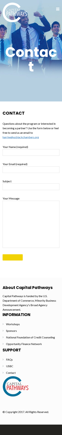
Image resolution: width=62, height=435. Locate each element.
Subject (7, 181)
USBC (9, 366)
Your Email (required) (15, 164)
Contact (11, 372)
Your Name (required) (15, 146)
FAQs (9, 359)
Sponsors (11, 330)
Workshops (13, 324)
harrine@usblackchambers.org (21, 137)
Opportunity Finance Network (24, 344)
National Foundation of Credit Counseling (30, 337)
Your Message (11, 198)
